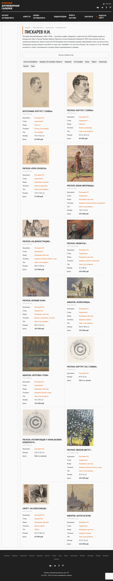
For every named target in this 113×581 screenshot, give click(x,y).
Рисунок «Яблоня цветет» (79, 450)
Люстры (98, 556)
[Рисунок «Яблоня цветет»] (87, 427)
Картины (7, 556)
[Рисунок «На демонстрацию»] (42, 228)
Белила (88, 203)
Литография (78, 62)
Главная (27, 27)
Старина (56, 559)
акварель (82, 203)
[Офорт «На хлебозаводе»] (42, 494)
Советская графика (30, 62)
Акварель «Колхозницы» (78, 302)
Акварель (68, 62)
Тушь (33, 66)
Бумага (26, 66)
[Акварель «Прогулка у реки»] (42, 353)
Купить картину (72, 16)
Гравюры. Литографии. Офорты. (51, 62)
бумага (36, 128)
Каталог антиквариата (8, 16)
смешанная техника (47, 318)
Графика (15, 556)
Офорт (94, 62)
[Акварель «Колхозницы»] (87, 287)
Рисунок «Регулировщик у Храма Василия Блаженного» (42, 441)
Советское (23, 556)
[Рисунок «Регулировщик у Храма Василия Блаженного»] (42, 422)
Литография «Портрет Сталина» (38, 111)
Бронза (47, 556)
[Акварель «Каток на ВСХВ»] (87, 498)
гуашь (49, 393)
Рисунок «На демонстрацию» (36, 241)
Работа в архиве (85, 380)
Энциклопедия (60, 16)
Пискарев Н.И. (39, 118)
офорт (42, 526)
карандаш (88, 128)
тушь (55, 259)
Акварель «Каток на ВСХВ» (79, 515)
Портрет (37, 125)
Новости (26, 16)
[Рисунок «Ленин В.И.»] (87, 229)
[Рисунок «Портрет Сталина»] (87, 89)
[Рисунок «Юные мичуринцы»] (87, 163)
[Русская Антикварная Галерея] (10, 5)
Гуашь (87, 62)
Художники (50, 27)
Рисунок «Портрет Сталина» (80, 110)
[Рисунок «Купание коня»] (42, 287)
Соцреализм (38, 121)
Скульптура (74, 556)
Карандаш (103, 62)
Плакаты (32, 556)
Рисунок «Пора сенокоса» (35, 168)
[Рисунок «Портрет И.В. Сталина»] (87, 349)
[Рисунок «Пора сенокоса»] (42, 154)
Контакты (89, 16)
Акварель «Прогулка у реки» (35, 375)
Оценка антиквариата (39, 16)
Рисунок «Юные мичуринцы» (80, 185)
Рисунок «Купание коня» (34, 300)
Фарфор (40, 556)
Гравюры (106, 556)
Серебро (90, 556)
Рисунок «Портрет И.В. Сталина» (82, 366)
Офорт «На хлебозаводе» (35, 508)
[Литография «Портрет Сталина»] (42, 89)
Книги (66, 556)
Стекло (54, 556)
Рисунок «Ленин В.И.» (77, 243)
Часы (60, 556)
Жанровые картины (41, 182)
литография (44, 128)
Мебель (82, 556)
